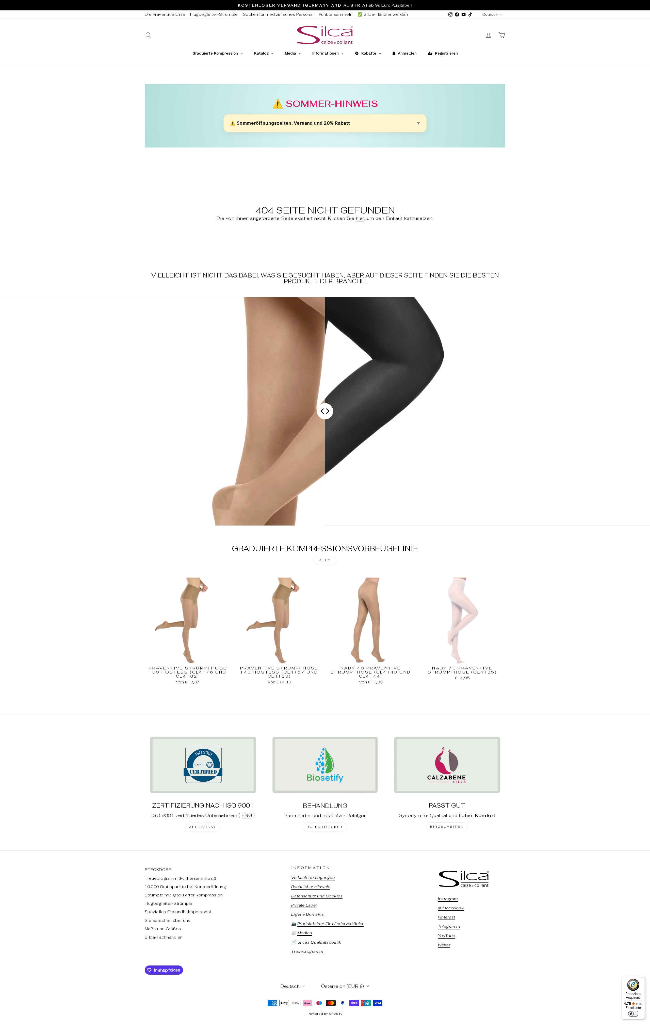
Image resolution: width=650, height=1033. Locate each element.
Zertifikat (203, 827)
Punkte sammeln (335, 14)
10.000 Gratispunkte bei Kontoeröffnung (185, 886)
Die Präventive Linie (165, 14)
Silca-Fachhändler (163, 937)
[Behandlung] (325, 765)
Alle (325, 560)
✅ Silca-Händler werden (383, 14)
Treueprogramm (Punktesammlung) (180, 878)
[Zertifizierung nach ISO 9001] (203, 764)
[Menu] (642, 979)
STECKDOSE (158, 869)
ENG (246, 815)
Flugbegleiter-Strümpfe (214, 14)
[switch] (633, 1014)
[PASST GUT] (447, 764)
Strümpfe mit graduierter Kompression (184, 895)
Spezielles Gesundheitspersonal (178, 911)
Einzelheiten (447, 827)
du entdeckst (325, 827)
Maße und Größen (163, 928)
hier (360, 218)
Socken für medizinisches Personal (278, 14)
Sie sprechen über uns (167, 920)
